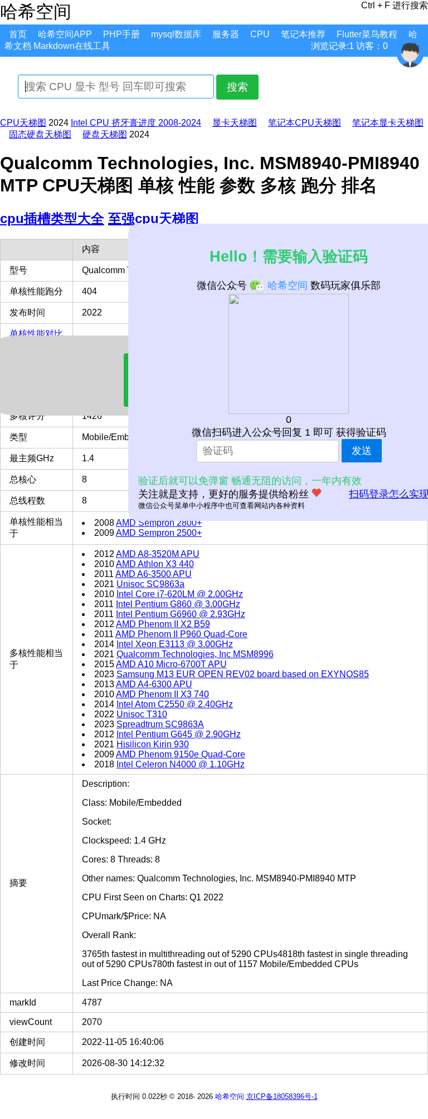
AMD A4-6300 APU (154, 684)
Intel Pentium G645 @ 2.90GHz (178, 734)
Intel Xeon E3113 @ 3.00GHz (174, 644)
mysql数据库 (176, 34)
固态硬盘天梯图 (40, 134)
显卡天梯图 (234, 122)
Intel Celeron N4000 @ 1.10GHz (180, 764)
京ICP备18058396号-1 (282, 1096)
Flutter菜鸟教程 (367, 34)
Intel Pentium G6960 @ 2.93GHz (180, 614)
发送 (362, 450)
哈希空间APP (65, 34)
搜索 (237, 87)
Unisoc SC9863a (150, 584)
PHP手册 (121, 34)
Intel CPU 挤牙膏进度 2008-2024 (136, 122)
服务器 (225, 34)
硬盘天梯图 (104, 134)
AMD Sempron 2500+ (159, 533)
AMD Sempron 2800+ (159, 523)
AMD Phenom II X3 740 (162, 694)
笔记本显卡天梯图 (388, 122)
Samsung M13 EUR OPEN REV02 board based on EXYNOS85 (242, 674)
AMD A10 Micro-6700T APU (171, 664)
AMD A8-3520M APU (158, 554)
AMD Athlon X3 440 (155, 564)
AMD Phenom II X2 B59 (163, 624)
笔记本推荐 (303, 34)
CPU (260, 34)
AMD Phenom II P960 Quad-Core (181, 634)
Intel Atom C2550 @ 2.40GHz (174, 704)
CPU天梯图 (23, 122)
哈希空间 (229, 1096)
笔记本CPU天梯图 (304, 122)
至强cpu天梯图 (153, 218)
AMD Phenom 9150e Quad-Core (180, 754)
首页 (18, 34)
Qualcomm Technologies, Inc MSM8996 (195, 654)
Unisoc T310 (141, 714)
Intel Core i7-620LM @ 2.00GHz (179, 594)
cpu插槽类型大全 (52, 218)
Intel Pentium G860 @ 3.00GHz (178, 604)
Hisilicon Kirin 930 (152, 744)
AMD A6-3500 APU (153, 574)
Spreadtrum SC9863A (160, 724)
